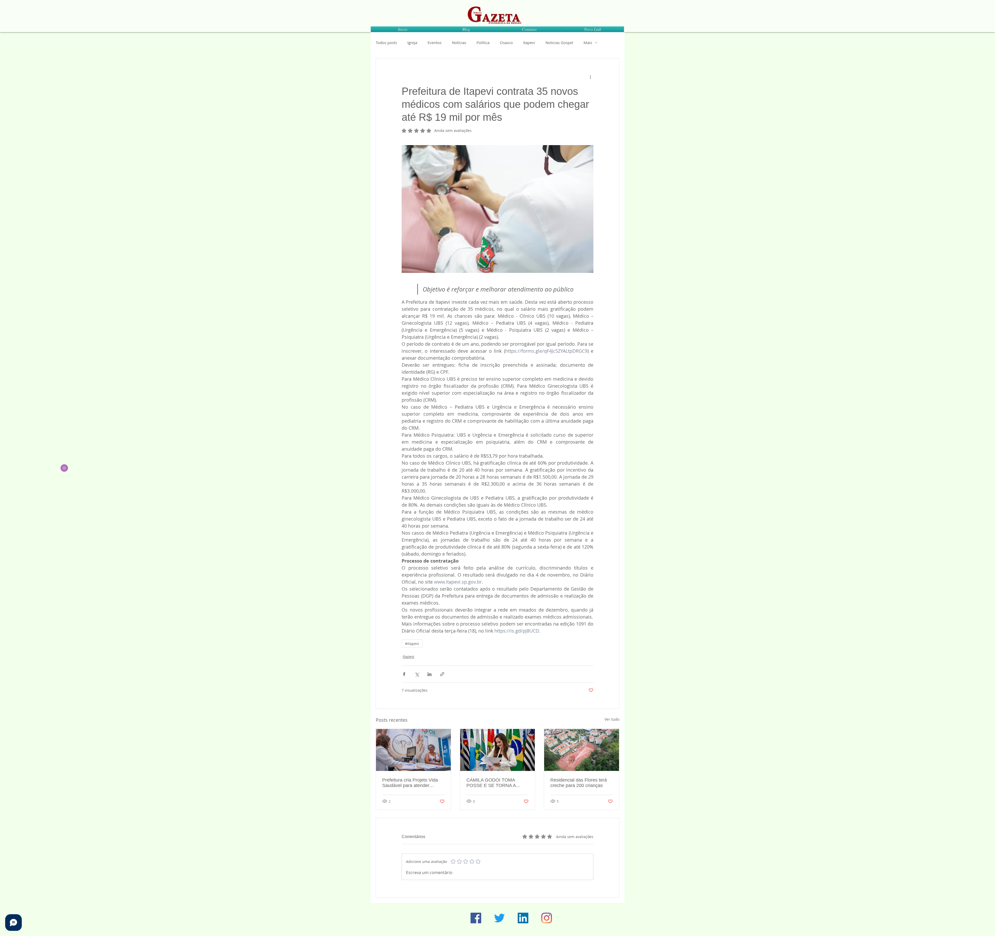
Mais (588, 42)
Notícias (459, 42)
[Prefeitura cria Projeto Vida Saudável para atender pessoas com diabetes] (413, 750)
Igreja (412, 42)
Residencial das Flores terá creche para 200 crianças (578, 782)
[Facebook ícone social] (476, 918)
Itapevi (529, 42)
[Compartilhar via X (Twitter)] (416, 674)
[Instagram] (546, 918)
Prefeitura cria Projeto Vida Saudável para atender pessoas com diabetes (410, 782)
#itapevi (412, 643)
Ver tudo (612, 719)
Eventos (435, 42)
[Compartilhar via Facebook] (404, 674)
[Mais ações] (590, 77)
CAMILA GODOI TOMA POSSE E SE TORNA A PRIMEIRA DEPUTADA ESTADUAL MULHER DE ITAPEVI (492, 782)
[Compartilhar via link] (442, 674)
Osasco (506, 42)
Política (483, 42)
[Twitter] (499, 918)
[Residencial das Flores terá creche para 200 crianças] (581, 750)
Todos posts (386, 42)
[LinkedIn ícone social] (523, 918)
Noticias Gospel (559, 42)
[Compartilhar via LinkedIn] (429, 674)
